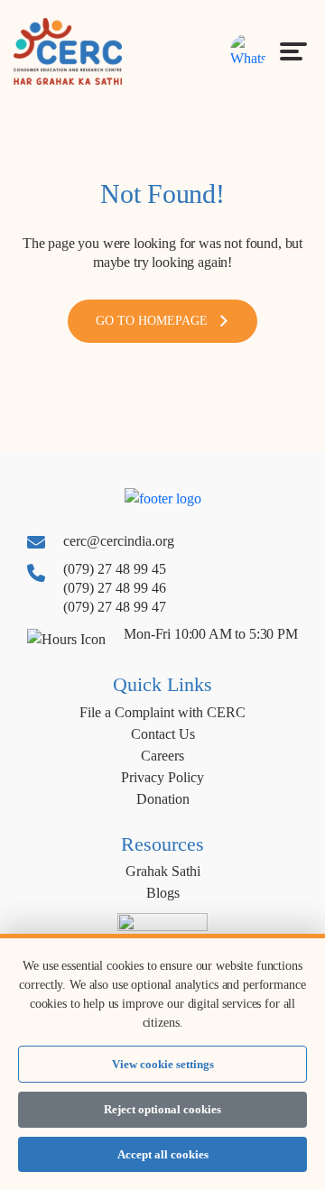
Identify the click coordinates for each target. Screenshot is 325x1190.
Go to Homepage (152, 320)
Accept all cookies (163, 1154)
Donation (163, 799)
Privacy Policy (162, 777)
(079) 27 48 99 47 (114, 606)
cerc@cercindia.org (118, 541)
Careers (162, 755)
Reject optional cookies (162, 1109)
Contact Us (163, 734)
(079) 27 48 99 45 (114, 569)
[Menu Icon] (293, 51)
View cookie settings (163, 1064)
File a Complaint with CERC (162, 712)
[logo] (68, 50)
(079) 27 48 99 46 (114, 587)
